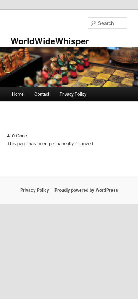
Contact (41, 94)
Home (18, 94)
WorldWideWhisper (50, 41)
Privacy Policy (72, 94)
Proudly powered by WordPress (86, 190)
